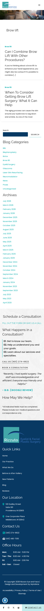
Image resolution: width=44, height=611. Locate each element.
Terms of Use (34, 590)
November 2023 (10, 286)
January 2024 (9, 282)
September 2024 (10, 274)
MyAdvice (35, 584)
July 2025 (7, 233)
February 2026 (9, 209)
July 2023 (7, 294)
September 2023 (10, 290)
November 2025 (10, 221)
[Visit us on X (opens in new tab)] (13, 607)
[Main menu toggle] (39, 5)
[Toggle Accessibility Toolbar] (5, 600)
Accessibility (8, 590)
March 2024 (8, 278)
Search (6, 130)
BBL (4, 148)
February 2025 (9, 254)
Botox (5, 156)
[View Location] (4, 504)
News (5, 180)
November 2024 (10, 266)
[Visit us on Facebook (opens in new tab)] (3, 607)
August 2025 (8, 229)
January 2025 (9, 258)
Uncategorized (9, 188)
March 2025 (8, 250)
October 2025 (9, 225)
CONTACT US (34, 607)
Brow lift (8, 46)
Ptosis (5, 184)
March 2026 (8, 205)
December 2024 (10, 262)
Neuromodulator (10, 176)
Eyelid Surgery (9, 164)
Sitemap (22, 593)
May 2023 (7, 298)
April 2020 (7, 302)
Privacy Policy (21, 590)
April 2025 (7, 245)
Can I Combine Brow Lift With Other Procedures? (21, 56)
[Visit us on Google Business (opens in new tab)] (18, 607)
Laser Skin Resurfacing (12, 172)
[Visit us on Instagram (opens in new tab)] (8, 607)
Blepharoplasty (9, 152)
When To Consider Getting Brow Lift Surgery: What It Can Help (21, 98)
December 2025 (10, 217)
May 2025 (7, 241)
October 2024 (9, 270)
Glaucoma (7, 168)
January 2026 (9, 213)
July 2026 (7, 201)
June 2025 (7, 237)
